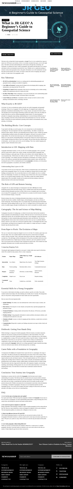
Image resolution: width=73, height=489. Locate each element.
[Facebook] (28, 54)
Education (5, 20)
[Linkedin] (57, 477)
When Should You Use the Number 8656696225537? (17, 444)
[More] (45, 54)
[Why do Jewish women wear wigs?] (66, 93)
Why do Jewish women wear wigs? (65, 100)
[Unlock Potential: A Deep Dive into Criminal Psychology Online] (55, 93)
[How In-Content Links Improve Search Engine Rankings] (55, 78)
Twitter (62, 471)
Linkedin (62, 477)
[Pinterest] (36, 54)
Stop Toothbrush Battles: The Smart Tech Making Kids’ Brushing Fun (66, 85)
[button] (35, 5)
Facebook (63, 468)
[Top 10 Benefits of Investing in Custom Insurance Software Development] (55, 62)
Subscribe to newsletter (61, 456)
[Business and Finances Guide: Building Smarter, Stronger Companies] (66, 62)
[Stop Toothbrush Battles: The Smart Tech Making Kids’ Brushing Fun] (66, 78)
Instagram (63, 474)
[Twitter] (32, 54)
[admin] (3, 34)
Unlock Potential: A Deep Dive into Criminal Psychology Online (55, 100)
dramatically (25, 233)
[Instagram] (57, 474)
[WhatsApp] (41, 54)
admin (8, 34)
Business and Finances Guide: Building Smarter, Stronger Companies (66, 69)
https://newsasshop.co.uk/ (62, 486)
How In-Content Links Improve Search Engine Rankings (55, 85)
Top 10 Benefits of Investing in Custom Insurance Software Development (54, 70)
